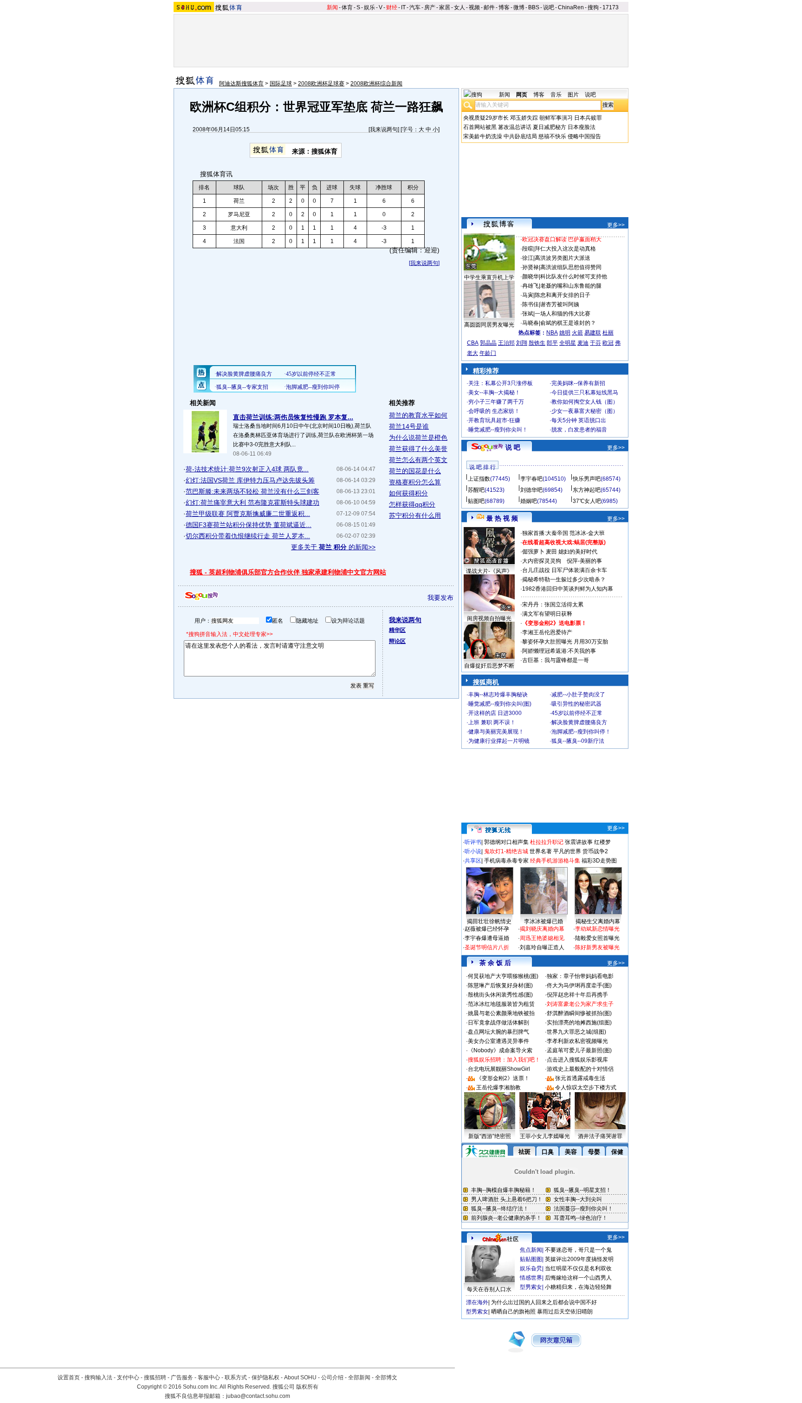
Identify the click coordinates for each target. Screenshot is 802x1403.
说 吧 (512, 447)
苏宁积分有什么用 (415, 515)
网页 (521, 94)
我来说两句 (384, 129)
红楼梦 (602, 842)
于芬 (595, 343)
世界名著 (541, 851)
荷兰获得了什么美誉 (418, 448)
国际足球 (281, 83)
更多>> (616, 225)
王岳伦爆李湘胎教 (498, 1087)
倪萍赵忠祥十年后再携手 (577, 994)
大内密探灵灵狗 (541, 561)
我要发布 (440, 597)
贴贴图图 (531, 1259)
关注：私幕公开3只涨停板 (500, 383)
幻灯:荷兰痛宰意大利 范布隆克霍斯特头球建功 (252, 502)
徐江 (527, 258)
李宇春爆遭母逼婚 (487, 938)
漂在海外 (477, 1302)
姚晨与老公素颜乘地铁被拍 (501, 1013)
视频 (474, 7)
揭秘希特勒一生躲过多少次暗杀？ (564, 579)
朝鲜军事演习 (556, 118)
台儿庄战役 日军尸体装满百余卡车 (564, 570)
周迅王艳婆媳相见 (542, 938)
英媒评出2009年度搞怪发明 (579, 1259)
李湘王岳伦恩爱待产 (547, 632)
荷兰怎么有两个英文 (418, 459)
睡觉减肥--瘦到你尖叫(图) (499, 704)
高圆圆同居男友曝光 (489, 325)
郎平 (552, 343)
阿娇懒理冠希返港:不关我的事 (559, 651)
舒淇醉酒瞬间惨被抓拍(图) (579, 1013)
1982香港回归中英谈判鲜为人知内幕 (567, 589)
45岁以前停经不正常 (576, 713)
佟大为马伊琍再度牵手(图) (579, 985)
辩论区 (397, 641)
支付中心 (128, 1377)
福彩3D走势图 (599, 860)
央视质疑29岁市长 (486, 118)
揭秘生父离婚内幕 (598, 921)
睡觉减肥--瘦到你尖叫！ (498, 429)
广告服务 (182, 1377)
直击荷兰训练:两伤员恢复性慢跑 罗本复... (293, 417)
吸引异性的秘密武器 (576, 704)
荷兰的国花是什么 (415, 471)
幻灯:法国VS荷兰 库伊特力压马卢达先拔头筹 (250, 480)
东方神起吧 (587, 490)
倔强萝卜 (533, 551)
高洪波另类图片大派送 (562, 258)
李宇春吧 (531, 479)
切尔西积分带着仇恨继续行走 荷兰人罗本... (248, 536)
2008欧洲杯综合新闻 (376, 83)
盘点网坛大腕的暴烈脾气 (498, 1032)
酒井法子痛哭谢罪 (600, 1136)
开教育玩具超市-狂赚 (494, 420)
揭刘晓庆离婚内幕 (542, 929)
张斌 (527, 313)
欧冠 (608, 343)
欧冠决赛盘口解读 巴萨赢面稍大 (562, 239)
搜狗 (593, 7)
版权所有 (307, 1387)
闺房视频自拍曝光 (489, 618)
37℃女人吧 (587, 501)
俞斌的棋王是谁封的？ (568, 323)
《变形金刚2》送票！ (503, 1078)
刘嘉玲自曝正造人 (542, 947)
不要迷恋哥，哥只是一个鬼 (578, 1250)
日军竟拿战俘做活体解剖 (498, 1022)
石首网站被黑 (480, 127)
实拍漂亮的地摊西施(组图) (579, 1022)
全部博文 (386, 1377)
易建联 (592, 332)
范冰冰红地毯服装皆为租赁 (501, 1004)
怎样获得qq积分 (412, 504)
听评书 (473, 842)
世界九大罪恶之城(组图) (576, 1032)
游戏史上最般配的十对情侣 (580, 1069)
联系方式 (236, 1377)
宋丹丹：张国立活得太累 (552, 604)
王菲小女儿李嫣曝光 (545, 1136)
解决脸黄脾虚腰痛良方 (579, 722)
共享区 (473, 860)
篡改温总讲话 (514, 127)
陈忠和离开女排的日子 (562, 295)
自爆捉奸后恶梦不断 (489, 666)
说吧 (548, 7)
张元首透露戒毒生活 (580, 1078)
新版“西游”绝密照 (489, 1136)
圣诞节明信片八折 (487, 947)
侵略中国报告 (584, 136)
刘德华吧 (531, 490)
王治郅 (506, 343)
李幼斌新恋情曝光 (597, 929)
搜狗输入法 (98, 1377)
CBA (473, 343)
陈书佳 (530, 304)
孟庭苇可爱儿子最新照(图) (579, 1050)
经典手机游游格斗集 (555, 860)
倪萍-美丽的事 (584, 561)
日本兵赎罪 (588, 118)
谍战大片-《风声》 (489, 571)
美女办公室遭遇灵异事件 (498, 1041)
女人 (459, 7)
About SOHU (300, 1377)
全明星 (567, 343)
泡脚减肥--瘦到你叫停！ (581, 731)
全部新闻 (359, 1377)
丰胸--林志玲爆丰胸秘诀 (498, 694)
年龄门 (487, 353)
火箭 (577, 332)
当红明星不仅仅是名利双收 (578, 1268)
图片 (573, 94)
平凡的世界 (567, 851)
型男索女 (531, 1287)
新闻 (332, 7)
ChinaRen (571, 7)
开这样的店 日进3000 (495, 713)
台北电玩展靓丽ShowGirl (499, 1069)
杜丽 (608, 332)
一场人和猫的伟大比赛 (562, 313)
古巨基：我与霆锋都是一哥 (555, 660)
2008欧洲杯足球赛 (321, 83)
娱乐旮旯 (531, 1268)
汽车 (414, 7)
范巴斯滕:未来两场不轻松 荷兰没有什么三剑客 (252, 491)
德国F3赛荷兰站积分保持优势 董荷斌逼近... (248, 524)
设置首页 (69, 1377)
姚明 (564, 332)
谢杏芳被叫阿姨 (559, 304)
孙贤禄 (530, 267)
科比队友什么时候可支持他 (573, 276)
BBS (533, 7)
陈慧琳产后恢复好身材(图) (500, 985)
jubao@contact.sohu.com (258, 1396)
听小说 (473, 851)
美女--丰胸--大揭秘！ (494, 392)
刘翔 (521, 343)
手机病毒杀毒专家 (506, 860)
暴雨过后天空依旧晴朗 (565, 1311)
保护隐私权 (265, 1377)
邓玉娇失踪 (524, 118)
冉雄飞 (530, 286)
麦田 (551, 551)
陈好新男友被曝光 (597, 947)
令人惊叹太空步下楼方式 (585, 1087)
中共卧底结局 (520, 136)
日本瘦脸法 (581, 127)
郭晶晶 (488, 343)
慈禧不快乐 (552, 136)
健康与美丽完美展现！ (496, 731)
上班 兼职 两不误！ (492, 722)
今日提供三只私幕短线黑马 (584, 392)
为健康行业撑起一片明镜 (499, 741)
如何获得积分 (408, 493)
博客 (504, 7)
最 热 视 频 (502, 518)
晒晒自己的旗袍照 (513, 1311)
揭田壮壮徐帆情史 (489, 921)
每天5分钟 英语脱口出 (578, 420)
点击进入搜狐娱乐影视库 (577, 1059)
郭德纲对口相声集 (506, 842)
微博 (518, 7)
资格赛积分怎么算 (415, 482)
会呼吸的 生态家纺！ (494, 411)
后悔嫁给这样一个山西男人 (578, 1277)
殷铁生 (537, 343)
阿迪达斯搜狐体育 (241, 83)
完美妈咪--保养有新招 (578, 383)
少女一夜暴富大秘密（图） (584, 411)
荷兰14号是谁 (409, 426)
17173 (610, 7)
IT (403, 7)
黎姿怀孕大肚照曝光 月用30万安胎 (565, 641)
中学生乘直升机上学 (489, 277)
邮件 (489, 7)
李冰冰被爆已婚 (543, 921)
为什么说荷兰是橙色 (418, 437)
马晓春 (530, 323)
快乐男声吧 (587, 479)
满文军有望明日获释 (547, 614)
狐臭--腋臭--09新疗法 (577, 741)
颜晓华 (530, 276)
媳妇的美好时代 (577, 551)
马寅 (527, 295)
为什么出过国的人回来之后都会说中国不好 (544, 1302)
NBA (552, 332)
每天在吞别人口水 (489, 1289)
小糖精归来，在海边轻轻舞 (578, 1287)
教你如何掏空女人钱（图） (584, 402)
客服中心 (209, 1377)
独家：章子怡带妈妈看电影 (580, 976)
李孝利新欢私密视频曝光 (577, 1041)
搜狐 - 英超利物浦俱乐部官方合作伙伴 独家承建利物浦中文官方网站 (288, 572)
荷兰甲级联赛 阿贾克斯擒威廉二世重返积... (248, 513)
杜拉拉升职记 (546, 842)
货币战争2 (595, 851)
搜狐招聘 (155, 1377)
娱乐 (369, 7)
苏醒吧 (476, 490)
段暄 (527, 248)
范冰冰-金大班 (587, 533)
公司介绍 (332, 1377)
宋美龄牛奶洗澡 (482, 136)
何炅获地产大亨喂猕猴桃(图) (503, 976)
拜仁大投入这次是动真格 (565, 248)
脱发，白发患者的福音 (579, 429)
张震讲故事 (579, 842)
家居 (444, 7)
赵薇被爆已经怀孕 (487, 929)
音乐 (556, 94)
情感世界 (531, 1277)
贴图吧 (476, 501)
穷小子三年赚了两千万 (496, 402)
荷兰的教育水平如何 (418, 415)
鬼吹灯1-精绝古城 (506, 851)
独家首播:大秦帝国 (545, 533)
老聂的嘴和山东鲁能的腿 (571, 286)
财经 (391, 7)
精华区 (397, 630)
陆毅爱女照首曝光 (597, 938)
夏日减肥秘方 (549, 127)
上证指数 (479, 479)
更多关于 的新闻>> (333, 547)
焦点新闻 (531, 1250)
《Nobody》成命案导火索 (500, 1050)
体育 (347, 7)
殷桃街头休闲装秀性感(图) (500, 994)
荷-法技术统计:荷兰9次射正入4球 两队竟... (247, 469)
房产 (429, 7)
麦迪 (583, 343)
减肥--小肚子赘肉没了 (578, 694)
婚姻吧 (528, 501)
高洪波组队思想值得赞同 (571, 267)
